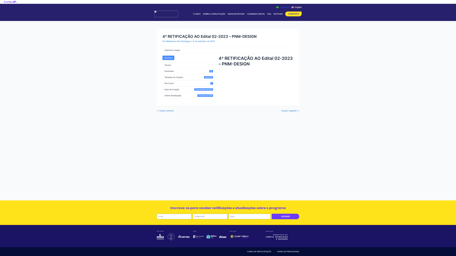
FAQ (269, 14)
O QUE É (196, 14)
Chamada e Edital (256, 14)
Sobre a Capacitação (214, 14)
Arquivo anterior (165, 111)
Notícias (278, 14)
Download (168, 58)
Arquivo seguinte (290, 111)
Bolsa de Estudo (236, 14)
